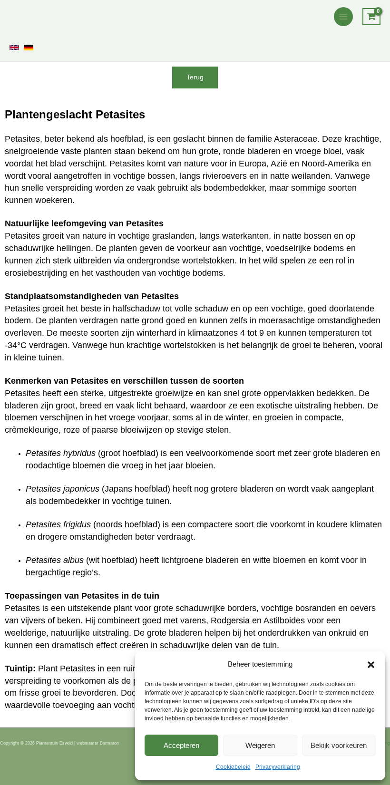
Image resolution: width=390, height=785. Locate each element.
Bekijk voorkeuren (339, 745)
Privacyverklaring (277, 767)
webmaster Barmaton (98, 743)
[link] (14, 47)
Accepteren (181, 745)
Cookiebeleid (233, 767)
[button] (371, 664)
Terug (195, 77)
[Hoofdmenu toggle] (343, 16)
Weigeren (260, 745)
